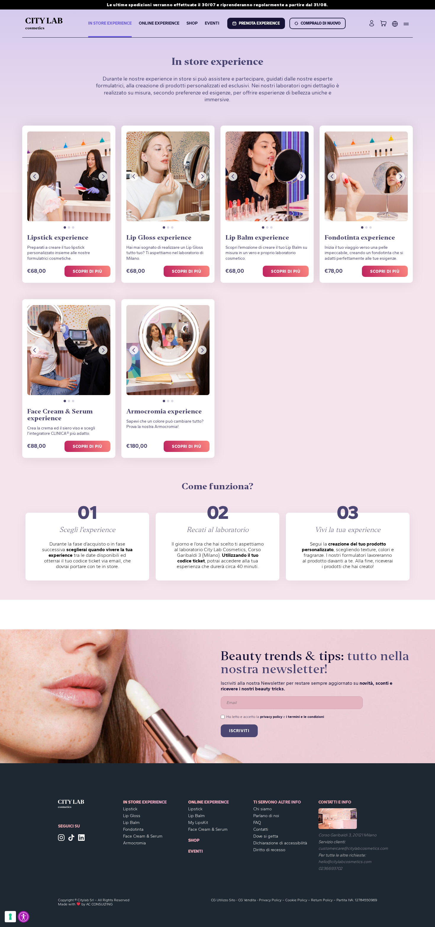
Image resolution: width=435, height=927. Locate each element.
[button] (34, 176)
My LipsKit (198, 822)
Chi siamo (262, 808)
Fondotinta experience (360, 238)
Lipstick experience (57, 238)
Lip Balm (131, 822)
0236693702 (330, 868)
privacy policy (271, 717)
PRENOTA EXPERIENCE (259, 23)
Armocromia (134, 843)
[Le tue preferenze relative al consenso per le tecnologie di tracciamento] (10, 916)
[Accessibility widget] (23, 917)
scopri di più (87, 271)
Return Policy (322, 900)
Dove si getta (265, 836)
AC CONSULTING (99, 904)
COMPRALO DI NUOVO (321, 23)
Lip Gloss (131, 815)
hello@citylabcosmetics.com (344, 861)
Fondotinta (133, 829)
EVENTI (212, 23)
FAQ (257, 822)
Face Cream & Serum (142, 836)
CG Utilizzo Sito (223, 900)
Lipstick (130, 808)
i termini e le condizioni (305, 717)
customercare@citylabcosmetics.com (353, 848)
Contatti (260, 829)
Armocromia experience (164, 412)
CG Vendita (247, 900)
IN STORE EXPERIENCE (110, 23)
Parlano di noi (266, 815)
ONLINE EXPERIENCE (159, 23)
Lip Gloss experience (158, 238)
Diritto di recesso (269, 849)
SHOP (192, 23)
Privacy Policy (270, 900)
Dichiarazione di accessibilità (280, 843)
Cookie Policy (296, 900)
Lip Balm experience (257, 238)
